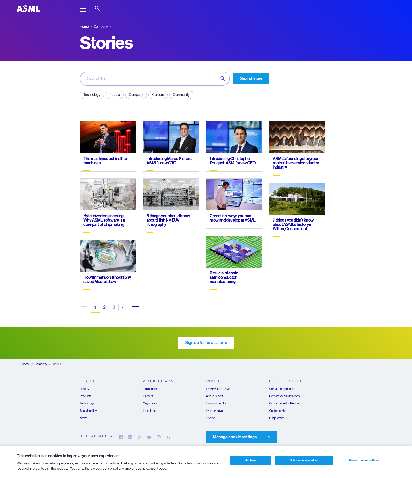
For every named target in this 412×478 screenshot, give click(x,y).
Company (101, 27)
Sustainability (88, 410)
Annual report (214, 396)
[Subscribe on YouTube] (149, 437)
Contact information (281, 389)
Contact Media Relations (284, 396)
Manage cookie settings (364, 460)
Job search (150, 389)
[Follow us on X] (139, 437)
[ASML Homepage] (28, 8)
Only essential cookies (304, 460)
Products (85, 396)
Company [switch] (136, 95)
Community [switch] (181, 95)
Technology (87, 403)
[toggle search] (97, 8)
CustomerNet (277, 410)
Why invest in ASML (218, 389)
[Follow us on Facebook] (120, 437)
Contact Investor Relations (285, 403)
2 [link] (104, 307)
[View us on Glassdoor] (168, 437)
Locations (149, 410)
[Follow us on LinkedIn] (130, 437)
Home (84, 27)
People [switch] (114, 95)
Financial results (216, 403)
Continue (250, 460)
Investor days (214, 410)
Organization (151, 403)
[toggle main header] (83, 9)
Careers (148, 396)
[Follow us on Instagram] (158, 437)
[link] (133, 306)
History (84, 389)
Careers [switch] (158, 95)
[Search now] (223, 79)
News (83, 418)
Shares (210, 418)
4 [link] (123, 307)
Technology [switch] (91, 95)
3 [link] (114, 307)
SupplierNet (276, 418)
